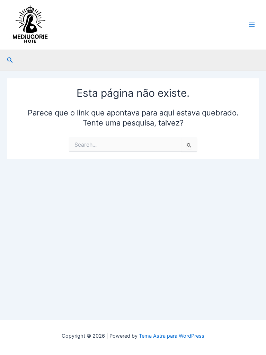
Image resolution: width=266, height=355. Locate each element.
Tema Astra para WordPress (171, 336)
